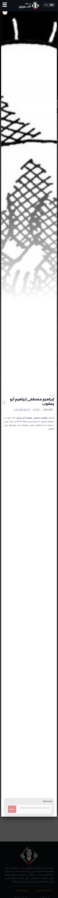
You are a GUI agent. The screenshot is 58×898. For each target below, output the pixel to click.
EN (46, 5)
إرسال (11, 809)
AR (51, 5)
